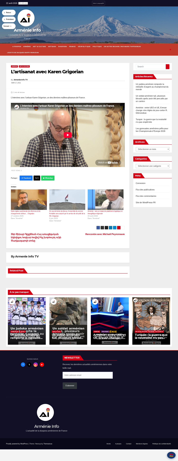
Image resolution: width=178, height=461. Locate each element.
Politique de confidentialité (161, 444)
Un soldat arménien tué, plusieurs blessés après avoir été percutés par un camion (152, 98)
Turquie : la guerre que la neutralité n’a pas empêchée (151, 338)
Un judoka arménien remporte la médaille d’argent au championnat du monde (152, 87)
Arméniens (14, 331)
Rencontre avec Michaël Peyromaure (105, 234)
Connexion (140, 183)
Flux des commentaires (146, 196)
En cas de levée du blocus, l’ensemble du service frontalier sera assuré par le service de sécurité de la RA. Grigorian (67, 213)
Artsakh (52, 46)
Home (109, 444)
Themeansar (47, 444)
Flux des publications (145, 190)
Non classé (57, 331)
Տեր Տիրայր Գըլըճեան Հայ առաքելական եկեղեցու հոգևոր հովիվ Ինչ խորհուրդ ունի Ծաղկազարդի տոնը (36, 237)
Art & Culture (39, 46)
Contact (128, 444)
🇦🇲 (171, 455)
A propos (16, 46)
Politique (97, 46)
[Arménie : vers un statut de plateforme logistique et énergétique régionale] (106, 199)
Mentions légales (142, 444)
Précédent (10, 19)
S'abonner (69, 386)
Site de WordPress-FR (146, 202)
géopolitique (84, 46)
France (72, 46)
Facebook (27, 178)
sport (23, 331)
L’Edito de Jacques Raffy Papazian (23, 52)
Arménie (27, 46)
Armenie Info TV (21, 80)
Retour (8, 12)
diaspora (62, 46)
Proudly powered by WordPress (17, 444)
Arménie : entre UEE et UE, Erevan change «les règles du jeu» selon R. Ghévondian (151, 110)
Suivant (6, 26)
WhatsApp (49, 178)
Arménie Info (27, 30)
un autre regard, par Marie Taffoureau (122, 46)
